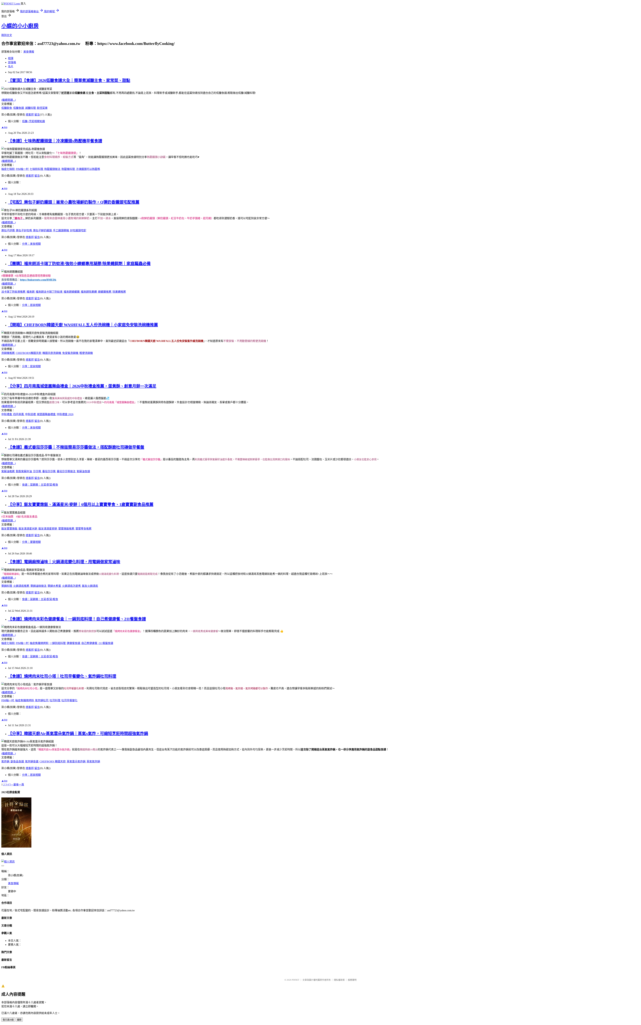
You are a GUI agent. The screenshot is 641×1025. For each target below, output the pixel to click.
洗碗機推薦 (8, 353)
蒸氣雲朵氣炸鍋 (76, 761)
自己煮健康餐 (89, 643)
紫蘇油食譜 (83, 471)
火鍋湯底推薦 (21, 585)
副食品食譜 (18, 761)
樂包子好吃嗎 (24, 230)
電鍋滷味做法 (38, 585)
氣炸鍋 (5, 761)
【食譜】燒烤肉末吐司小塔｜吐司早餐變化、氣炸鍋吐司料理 (62, 676)
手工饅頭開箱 (61, 230)
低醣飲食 (7, 108)
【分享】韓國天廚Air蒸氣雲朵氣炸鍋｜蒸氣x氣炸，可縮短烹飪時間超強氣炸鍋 (78, 733)
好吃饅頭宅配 (78, 230)
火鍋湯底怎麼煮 (71, 585)
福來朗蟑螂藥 (72, 291)
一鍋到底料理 (58, 643)
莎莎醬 (37, 471)
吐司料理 (55, 700)
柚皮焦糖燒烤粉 (39, 643)
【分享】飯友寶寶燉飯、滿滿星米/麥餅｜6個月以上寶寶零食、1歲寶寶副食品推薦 (80, 504)
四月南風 (19, 414)
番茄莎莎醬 (49, 471)
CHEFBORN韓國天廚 (29, 353)
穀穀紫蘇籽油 (24, 471)
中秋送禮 (30, 414)
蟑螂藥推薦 (105, 291)
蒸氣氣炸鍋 (93, 761)
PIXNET (295, 980)
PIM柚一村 (22, 169)
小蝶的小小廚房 (20, 26)
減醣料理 (30, 108)
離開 (19, 1019)
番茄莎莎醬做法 (66, 471)
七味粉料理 (37, 169)
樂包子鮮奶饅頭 (42, 230)
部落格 (12, 62)
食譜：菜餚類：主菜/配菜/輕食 (40, 484)
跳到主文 (6, 35)
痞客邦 (30, 114)
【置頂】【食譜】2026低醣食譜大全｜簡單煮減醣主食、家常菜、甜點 (69, 80)
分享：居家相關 (31, 305)
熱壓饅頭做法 (52, 169)
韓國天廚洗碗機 (52, 353)
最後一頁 (18, 784)
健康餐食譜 (74, 643)
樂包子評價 (8, 230)
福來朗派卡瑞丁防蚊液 (49, 291)
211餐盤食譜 (105, 643)
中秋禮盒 (7, 414)
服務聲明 (352, 980)
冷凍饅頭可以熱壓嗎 (88, 169)
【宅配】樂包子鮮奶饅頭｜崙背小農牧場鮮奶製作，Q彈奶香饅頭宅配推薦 (73, 202)
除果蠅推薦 (119, 291)
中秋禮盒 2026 (65, 414)
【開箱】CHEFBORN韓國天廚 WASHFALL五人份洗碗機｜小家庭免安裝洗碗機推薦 (83, 325)
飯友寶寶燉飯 (9, 528)
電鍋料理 (7, 585)
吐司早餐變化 (69, 700)
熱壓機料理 (68, 169)
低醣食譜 (19, 108)
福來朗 (31, 291)
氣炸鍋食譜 (32, 761)
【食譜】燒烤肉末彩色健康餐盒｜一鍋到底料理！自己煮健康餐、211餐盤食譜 (77, 619)
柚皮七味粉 (8, 169)
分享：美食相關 (31, 243)
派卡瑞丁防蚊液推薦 (13, 291)
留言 (37, 114)
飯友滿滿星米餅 (28, 528)
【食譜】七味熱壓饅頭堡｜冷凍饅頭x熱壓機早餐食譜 (55, 141)
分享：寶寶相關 (31, 542)
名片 (10, 66)
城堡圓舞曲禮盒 (46, 414)
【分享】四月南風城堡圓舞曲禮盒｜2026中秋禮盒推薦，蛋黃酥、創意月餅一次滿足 (82, 386)
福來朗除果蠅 (89, 291)
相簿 (10, 58)
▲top (4, 127)
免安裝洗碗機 (70, 353)
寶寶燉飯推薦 (66, 528)
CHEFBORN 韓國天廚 (53, 761)
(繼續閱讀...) (8, 99)
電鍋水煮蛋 (55, 585)
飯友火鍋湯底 (90, 585)
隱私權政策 (339, 980)
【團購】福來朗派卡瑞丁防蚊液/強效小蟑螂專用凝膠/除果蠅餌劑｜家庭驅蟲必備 (79, 263)
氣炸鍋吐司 (42, 700)
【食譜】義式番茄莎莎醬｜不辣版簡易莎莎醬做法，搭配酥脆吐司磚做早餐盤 (76, 447)
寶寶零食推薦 (83, 528)
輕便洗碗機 (86, 353)
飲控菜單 (42, 108)
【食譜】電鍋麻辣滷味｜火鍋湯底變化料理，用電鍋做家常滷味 (64, 562)
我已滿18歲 (8, 1019)
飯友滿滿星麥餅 (48, 528)
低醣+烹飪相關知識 (33, 121)
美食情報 (28, 51)
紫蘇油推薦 (8, 471)
